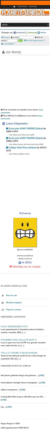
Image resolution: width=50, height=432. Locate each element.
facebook (20, 32)
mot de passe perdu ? (35, 40)
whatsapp (32, 32)
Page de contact (13, 309)
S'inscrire (33, 6)
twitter (43, 32)
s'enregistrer (8, 44)
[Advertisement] (25, 81)
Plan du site (11, 295)
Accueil (6, 37)
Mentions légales (14, 302)
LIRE (41, 375)
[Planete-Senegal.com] (25, 12)
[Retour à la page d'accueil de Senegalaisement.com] (14, 6)
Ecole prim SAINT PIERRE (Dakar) (25, 128)
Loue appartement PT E (14, 326)
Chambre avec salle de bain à (19, 339)
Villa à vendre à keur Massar (19, 352)
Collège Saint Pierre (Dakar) (22, 147)
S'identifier (22, 6)
